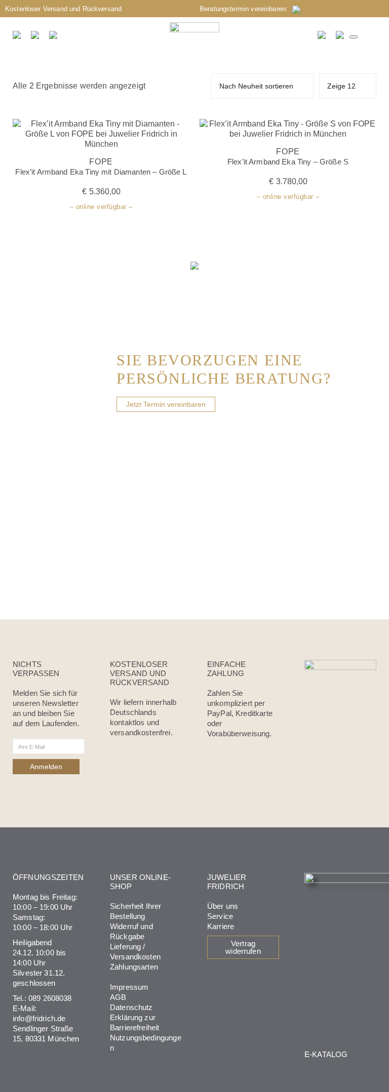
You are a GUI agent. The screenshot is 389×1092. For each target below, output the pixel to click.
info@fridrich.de (39, 1018)
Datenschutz (131, 1007)
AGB (118, 997)
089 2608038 (50, 998)
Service (220, 916)
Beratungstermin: (246, 9)
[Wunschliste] (322, 35)
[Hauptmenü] (353, 36)
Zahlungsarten (134, 966)
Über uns (222, 906)
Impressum (129, 987)
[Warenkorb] (340, 35)
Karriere (220, 926)
